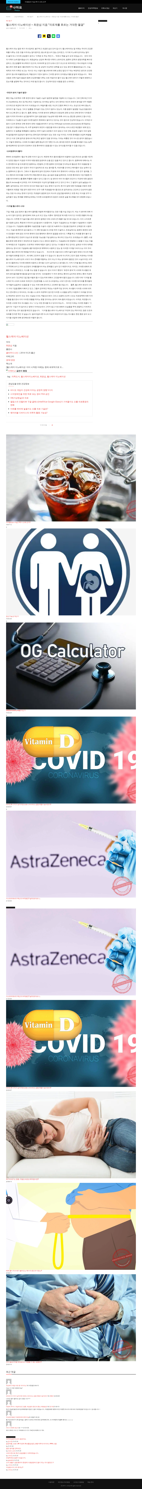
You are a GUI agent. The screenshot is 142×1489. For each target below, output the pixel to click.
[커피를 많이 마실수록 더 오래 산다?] (71, 478)
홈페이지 (81, 8)
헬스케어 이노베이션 (17, 336)
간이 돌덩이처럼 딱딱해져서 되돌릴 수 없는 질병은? (24, 1362)
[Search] (135, 8)
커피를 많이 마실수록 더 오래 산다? (35, 2)
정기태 (51, 1407)
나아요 (10, 1456)
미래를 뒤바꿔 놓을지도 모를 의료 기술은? (29, 408)
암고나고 (13, 28)
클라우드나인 (12, 352)
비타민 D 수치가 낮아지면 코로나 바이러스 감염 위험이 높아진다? (28, 804)
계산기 (115, 8)
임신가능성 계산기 (12, 616)
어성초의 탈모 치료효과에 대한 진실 (17, 1417)
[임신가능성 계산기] (71, 571)
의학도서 (16, 376)
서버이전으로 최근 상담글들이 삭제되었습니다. (22, 1453)
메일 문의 (91, 1482)
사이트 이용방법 (78, 1482)
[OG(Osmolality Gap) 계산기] (71, 666)
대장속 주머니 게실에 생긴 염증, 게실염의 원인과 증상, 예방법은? (27, 1407)
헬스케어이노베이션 (30, 376)
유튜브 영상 (105, 8)
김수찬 (10, 1441)
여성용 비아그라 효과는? (14, 1467)
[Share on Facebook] (55, 425)
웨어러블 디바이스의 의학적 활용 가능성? (28, 412)
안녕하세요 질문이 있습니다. (16, 1458)
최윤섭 (9, 345)
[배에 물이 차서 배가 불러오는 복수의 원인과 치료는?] (71, 1226)
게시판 (124, 8)
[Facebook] (131, 2)
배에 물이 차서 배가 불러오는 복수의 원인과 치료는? (24, 1271)
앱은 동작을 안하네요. (13, 1448)
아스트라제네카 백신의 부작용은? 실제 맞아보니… (23, 898)
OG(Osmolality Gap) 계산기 (16, 710)
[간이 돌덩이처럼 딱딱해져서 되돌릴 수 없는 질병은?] (71, 1317)
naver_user (11, 1451)
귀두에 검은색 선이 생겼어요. (16, 1439)
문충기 (52, 1396)
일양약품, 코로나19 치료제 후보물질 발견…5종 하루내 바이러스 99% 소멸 (31, 1444)
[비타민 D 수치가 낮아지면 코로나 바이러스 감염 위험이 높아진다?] (71, 760)
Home (8, 17)
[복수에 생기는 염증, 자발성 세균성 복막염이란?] (71, 1134)
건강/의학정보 (93, 8)
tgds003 (10, 1460)
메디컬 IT (30, 17)
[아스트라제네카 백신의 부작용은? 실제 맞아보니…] (71, 854)
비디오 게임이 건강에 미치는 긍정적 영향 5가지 (31, 390)
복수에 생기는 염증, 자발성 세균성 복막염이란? (22, 1179)
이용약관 (51, 1482)
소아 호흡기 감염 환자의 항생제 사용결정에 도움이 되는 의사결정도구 (30, 1462)
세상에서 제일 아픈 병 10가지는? (16, 1385)
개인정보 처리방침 (64, 1482)
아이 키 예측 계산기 (12, 1428)
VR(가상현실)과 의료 (19, 398)
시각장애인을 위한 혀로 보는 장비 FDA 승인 (29, 394)
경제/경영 (10, 360)
